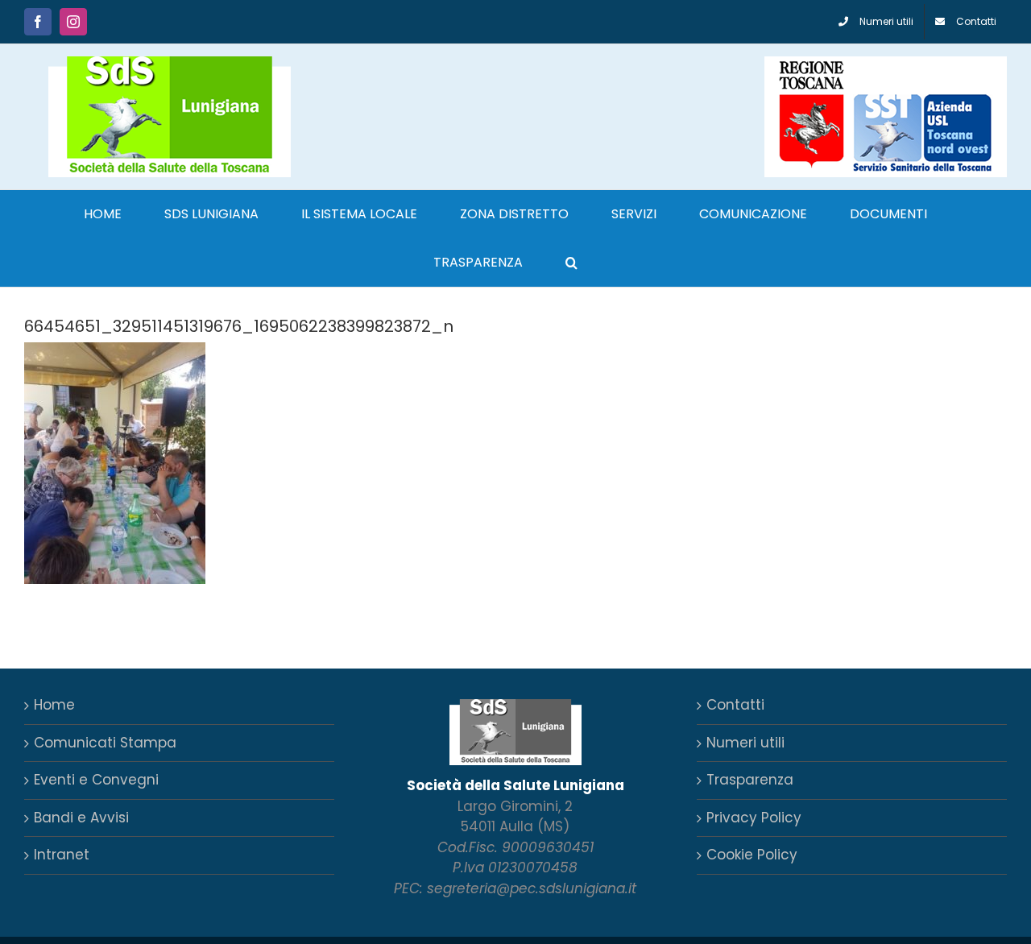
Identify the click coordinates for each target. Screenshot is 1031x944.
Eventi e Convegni (96, 779)
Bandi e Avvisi (81, 817)
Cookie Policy (751, 854)
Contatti (735, 704)
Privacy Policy (753, 817)
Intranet (61, 854)
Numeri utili (745, 742)
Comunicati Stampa (105, 742)
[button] (571, 262)
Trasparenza (749, 779)
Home (54, 704)
